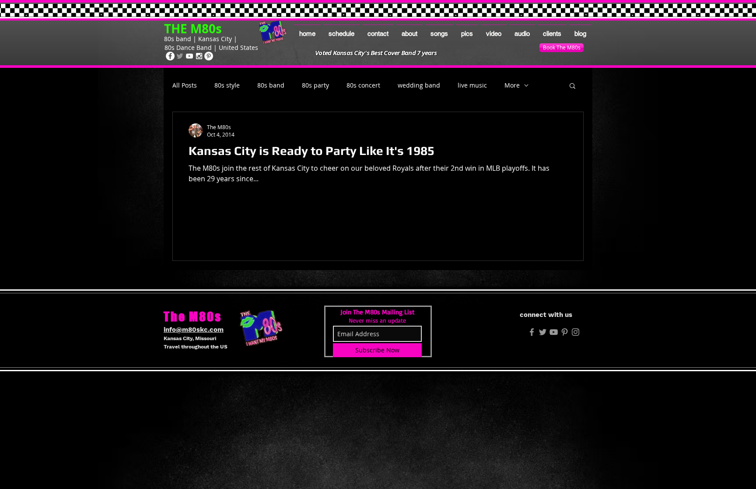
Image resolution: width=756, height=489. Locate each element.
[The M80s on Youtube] (189, 56)
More (512, 85)
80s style (227, 85)
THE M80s (193, 28)
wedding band (419, 85)
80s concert (363, 85)
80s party (315, 85)
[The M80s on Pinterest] (208, 56)
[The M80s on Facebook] (170, 56)
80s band (270, 85)
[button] (572, 86)
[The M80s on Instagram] (199, 56)
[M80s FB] (532, 332)
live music (472, 85)
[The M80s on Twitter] (179, 56)
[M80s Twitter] (543, 332)
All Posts (184, 85)
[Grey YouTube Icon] (554, 332)
